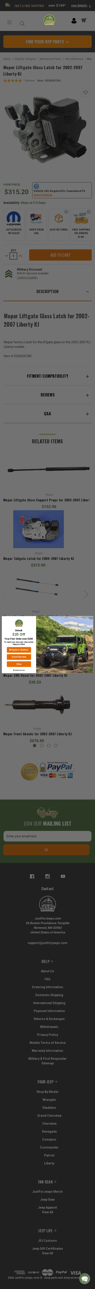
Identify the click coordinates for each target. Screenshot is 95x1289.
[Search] (21, 22)
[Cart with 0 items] (85, 20)
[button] (84, 1278)
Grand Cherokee (19, 657)
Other (18, 664)
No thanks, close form (19, 670)
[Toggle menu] (9, 22)
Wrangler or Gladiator (18, 649)
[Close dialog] (90, 618)
